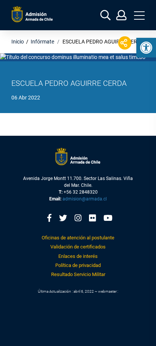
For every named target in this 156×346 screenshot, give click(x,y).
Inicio (17, 42)
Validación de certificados (78, 247)
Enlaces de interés (78, 256)
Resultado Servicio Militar (78, 274)
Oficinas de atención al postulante (78, 237)
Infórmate (42, 42)
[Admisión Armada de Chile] (32, 14)
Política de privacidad (78, 265)
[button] (146, 47)
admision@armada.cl (84, 199)
